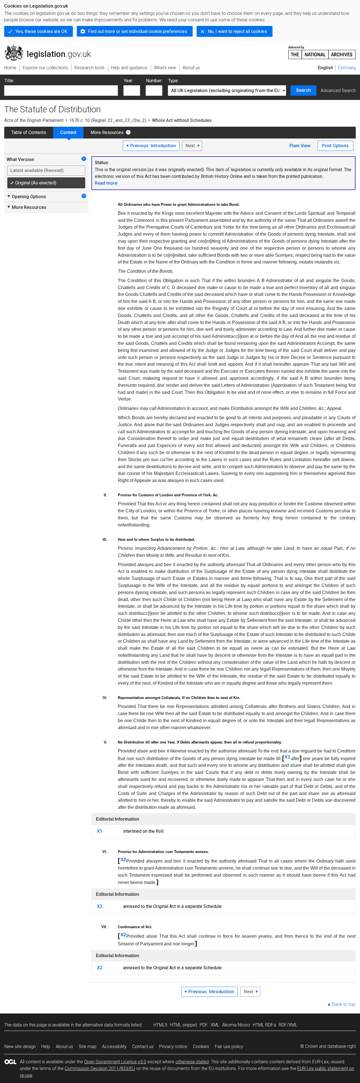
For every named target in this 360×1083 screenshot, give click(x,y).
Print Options (335, 145)
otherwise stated (192, 1061)
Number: (154, 80)
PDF (204, 1025)
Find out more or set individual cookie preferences (137, 31)
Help (45, 1046)
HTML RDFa (264, 1025)
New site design (20, 1046)
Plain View (299, 145)
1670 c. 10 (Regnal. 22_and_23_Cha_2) (107, 120)
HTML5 (160, 1025)
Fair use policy (229, 1046)
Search (303, 90)
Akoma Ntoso (236, 1025)
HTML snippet (183, 1025)
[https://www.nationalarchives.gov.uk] (322, 50)
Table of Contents (28, 132)
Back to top (344, 1004)
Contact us (143, 1046)
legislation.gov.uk (50, 47)
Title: (9, 80)
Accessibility (114, 1046)
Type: (173, 80)
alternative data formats (106, 1025)
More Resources (107, 132)
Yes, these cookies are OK (41, 31)
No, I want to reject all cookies (237, 31)
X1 (287, 756)
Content (68, 132)
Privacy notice (173, 1046)
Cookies (201, 1046)
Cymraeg (347, 67)
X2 (123, 859)
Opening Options (26, 196)
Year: (128, 80)
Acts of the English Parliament (34, 120)
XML (215, 1025)
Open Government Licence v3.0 (115, 1061)
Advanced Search (338, 90)
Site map (87, 1046)
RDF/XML (288, 1025)
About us (64, 1046)
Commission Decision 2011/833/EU (100, 1068)
